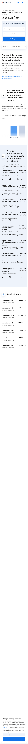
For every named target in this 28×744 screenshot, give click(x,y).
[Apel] (22, 2)
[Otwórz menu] (25, 2)
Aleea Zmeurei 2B (8, 315)
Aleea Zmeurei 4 (7, 338)
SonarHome (4, 7)
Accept (14, 739)
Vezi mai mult (14, 138)
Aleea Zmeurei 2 (7, 308)
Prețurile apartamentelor (14, 7)
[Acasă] (6, 2)
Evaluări (26, 46)
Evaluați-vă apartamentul (14, 39)
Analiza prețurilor (16, 46)
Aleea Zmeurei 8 (7, 345)
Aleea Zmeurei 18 (8, 330)
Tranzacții (5, 46)
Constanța (23, 7)
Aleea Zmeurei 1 (7, 323)
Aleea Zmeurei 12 (8, 300)
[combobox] (13, 29)
